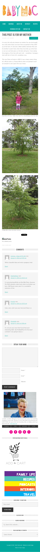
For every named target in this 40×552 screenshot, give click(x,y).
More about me (13, 423)
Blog (10, 245)
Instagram (24, 426)
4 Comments (34, 38)
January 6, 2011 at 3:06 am (18, 323)
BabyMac (20, 16)
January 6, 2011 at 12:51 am (19, 303)
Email (22, 376)
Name (22, 370)
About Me (19, 24)
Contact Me (26, 29)
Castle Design (30, 545)
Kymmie (13, 301)
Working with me (15, 29)
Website (23, 381)
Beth (12, 38)
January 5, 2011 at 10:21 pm (19, 278)
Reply (6, 266)
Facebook (6, 426)
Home (4, 24)
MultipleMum (14, 276)
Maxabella (13, 321)
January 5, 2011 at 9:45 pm (18, 258)
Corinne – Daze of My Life (18, 256)
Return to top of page (20, 547)
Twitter (33, 426)
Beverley (27, 24)
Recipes (35, 24)
